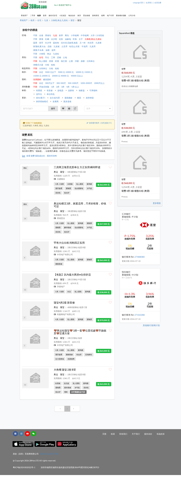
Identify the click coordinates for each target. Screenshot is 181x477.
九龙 (55, 35)
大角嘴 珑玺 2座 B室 (65, 369)
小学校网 (75, 35)
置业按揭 (86, 15)
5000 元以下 (50, 72)
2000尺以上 (99, 83)
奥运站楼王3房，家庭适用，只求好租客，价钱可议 (80, 205)
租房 (39, 15)
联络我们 (123, 434)
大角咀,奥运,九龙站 (93, 39)
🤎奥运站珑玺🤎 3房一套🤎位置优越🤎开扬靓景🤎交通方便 (80, 332)
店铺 (59, 57)
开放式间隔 (44, 87)
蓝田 (53, 50)
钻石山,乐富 (74, 46)
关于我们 (136, 434)
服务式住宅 (53, 15)
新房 (44, 15)
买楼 (104, 434)
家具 (79, 15)
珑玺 (62, 172)
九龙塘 (98, 43)
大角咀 (42, 54)
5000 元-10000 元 (66, 72)
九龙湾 (92, 46)
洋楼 (77, 61)
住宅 (41, 57)
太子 (81, 39)
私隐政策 (161, 434)
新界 (61, 35)
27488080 (139, 257)
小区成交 (62, 15)
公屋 (71, 61)
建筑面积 (47, 79)
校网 (103, 15)
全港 (41, 35)
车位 (47, 57)
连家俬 (71, 90)
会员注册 (157, 3)
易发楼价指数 (121, 15)
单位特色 (50, 94)
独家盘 (81, 90)
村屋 (57, 61)
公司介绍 (131, 15)
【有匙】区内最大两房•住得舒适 (72, 274)
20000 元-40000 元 (60, 76)
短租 (53, 65)
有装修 (49, 90)
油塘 (47, 50)
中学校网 (85, 35)
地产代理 (110, 15)
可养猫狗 (93, 90)
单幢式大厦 (38, 65)
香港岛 (48, 35)
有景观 (39, 90)
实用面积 (37, 79)
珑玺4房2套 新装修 (64, 302)
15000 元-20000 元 (41, 76)
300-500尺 (61, 83)
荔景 (35, 43)
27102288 (139, 315)
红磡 (47, 39)
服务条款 (148, 434)
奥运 (49, 54)
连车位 (39, 94)
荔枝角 (56, 43)
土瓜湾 (64, 46)
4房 (67, 87)
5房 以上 (75, 87)
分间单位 (91, 61)
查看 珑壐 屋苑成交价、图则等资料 (41, 156)
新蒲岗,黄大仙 (39, 46)
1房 (52, 87)
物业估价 (71, 15)
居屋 (51, 61)
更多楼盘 (157, 203)
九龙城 (56, 46)
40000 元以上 (77, 76)
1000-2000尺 (86, 83)
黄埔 (41, 39)
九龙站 (56, 54)
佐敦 (61, 39)
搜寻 (53, 108)
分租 (47, 65)
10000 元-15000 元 (84, 72)
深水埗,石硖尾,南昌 (69, 43)
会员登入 (149, 3)
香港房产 (24, 15)
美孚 (41, 43)
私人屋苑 (43, 61)
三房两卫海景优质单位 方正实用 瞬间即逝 (77, 167)
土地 (65, 57)
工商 (53, 57)
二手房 (32, 15)
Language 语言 (138, 3)
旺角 (75, 39)
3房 (62, 87)
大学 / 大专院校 (97, 35)
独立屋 (64, 61)
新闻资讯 (95, 15)
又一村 (83, 43)
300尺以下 (49, 83)
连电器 (60, 90)
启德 (49, 46)
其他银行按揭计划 (151, 325)
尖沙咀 (54, 39)
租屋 (113, 434)
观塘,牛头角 (38, 50)
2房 (57, 87)
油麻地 (68, 39)
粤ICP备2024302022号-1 (24, 467)
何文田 (90, 43)
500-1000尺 (73, 83)
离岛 (67, 35)
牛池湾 (85, 46)
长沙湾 (48, 43)
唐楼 (83, 61)
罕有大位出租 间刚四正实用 (69, 242)
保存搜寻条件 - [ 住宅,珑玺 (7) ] (100, 123)
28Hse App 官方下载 (49, 454)
